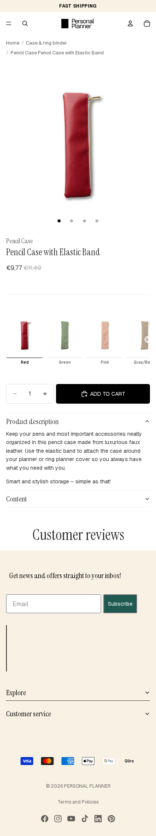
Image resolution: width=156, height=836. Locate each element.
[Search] (25, 23)
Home (12, 43)
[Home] (77, 23)
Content (16, 499)
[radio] (24, 339)
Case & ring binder (46, 43)
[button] (6, 648)
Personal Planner (87, 786)
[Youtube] (71, 818)
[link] (8, 281)
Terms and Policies (78, 802)
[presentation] (147, 339)
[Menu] (8, 23)
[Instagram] (57, 818)
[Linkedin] (98, 818)
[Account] (130, 23)
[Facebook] (44, 818)
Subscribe (120, 603)
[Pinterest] (111, 818)
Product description (32, 421)
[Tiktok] (84, 818)
